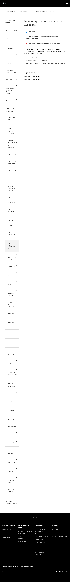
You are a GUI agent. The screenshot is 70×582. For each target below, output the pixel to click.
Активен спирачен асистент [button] (12, 334)
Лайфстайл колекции (41, 537)
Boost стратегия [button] (12, 426)
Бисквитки (17, 572)
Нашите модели (6, 529)
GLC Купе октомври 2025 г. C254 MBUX (25, 11)
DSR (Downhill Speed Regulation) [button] (11, 304)
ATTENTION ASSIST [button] (11, 274)
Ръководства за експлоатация (40, 548)
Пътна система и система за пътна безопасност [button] (10, 109)
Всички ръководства (10, 11)
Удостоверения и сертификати (40, 553)
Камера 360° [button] (11, 443)
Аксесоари (38, 534)
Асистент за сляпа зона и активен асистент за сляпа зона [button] (12, 373)
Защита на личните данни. (30, 572)
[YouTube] (60, 572)
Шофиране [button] (9, 56)
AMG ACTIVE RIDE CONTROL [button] (12, 411)
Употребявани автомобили (10, 535)
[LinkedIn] (66, 572)
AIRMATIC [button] (10, 394)
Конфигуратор (6, 537)
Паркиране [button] (9, 101)
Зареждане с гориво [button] (11, 79)
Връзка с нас (22, 541)
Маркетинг (55, 529)
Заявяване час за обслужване (40, 530)
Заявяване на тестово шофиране (25, 532)
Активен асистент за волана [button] (12, 314)
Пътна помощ (39, 539)
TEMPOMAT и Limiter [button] (11, 283)
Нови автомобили (7, 532)
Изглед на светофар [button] (10, 362)
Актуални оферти (23, 536)
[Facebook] (56, 572)
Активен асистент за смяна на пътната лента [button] (12, 324)
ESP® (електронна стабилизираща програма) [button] (12, 257)
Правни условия (7, 572)
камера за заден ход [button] (12, 434)
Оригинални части (40, 545)
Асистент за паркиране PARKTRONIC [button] (11, 451)
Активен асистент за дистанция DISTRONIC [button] (12, 293)
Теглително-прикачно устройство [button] (11, 502)
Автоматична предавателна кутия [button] (11, 71)
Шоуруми (21, 538)
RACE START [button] (11, 419)
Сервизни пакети (40, 542)
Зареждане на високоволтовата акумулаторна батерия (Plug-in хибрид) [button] (10, 90)
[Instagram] (63, 572)
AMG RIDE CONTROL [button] (10, 402)
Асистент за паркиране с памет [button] (11, 480)
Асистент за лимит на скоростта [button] (12, 343)
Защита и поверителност (59, 537)
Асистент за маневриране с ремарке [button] (11, 491)
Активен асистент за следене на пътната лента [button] (12, 384)
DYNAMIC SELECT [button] (11, 63)
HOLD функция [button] (11, 266)
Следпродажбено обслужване (57, 533)
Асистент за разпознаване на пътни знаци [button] (12, 352)
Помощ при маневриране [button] (11, 470)
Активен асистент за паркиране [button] (12, 461)
